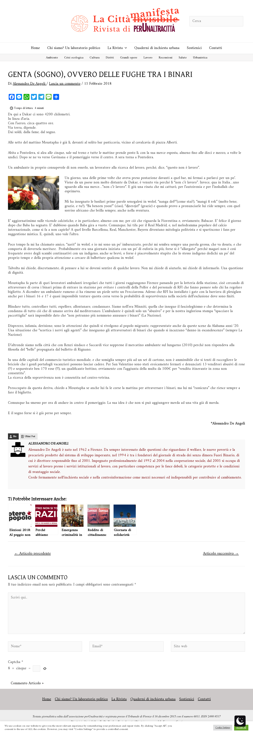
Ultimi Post (30, 436)
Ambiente (52, 57)
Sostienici (194, 48)
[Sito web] (208, 647)
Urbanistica (200, 57)
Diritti (110, 57)
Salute (183, 57)
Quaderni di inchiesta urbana (156, 48)
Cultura (94, 57)
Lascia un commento (64, 84)
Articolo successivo (221, 553)
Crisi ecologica (73, 57)
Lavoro (148, 57)
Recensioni (165, 57)
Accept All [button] (241, 727)
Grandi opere (128, 57)
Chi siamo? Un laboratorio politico (73, 48)
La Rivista (115, 48)
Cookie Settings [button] (222, 727)
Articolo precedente (32, 553)
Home (35, 48)
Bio (14, 436)
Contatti (215, 48)
